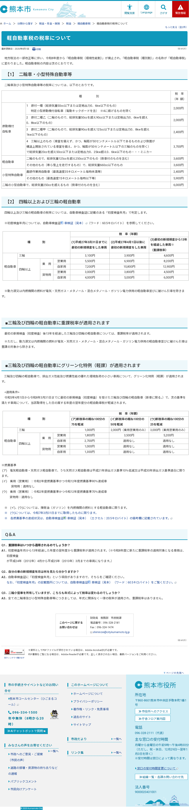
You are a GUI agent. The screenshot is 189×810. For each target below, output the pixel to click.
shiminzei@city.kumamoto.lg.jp (111, 632)
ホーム (7, 23)
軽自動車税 (84, 23)
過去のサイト (82, 717)
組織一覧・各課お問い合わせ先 (163, 777)
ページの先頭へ (175, 673)
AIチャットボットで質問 (27, 731)
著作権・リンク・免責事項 (91, 709)
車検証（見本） (74, 223)
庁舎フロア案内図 (153, 719)
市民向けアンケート (23, 789)
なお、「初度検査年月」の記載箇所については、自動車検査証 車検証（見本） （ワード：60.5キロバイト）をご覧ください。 (88, 582)
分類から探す (25, 23)
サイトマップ (82, 724)
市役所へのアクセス (155, 711)
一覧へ (54, 751)
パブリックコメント (23, 781)
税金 (68, 23)
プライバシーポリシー (88, 701)
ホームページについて (88, 694)
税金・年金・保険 (49, 23)
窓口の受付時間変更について (156, 768)
